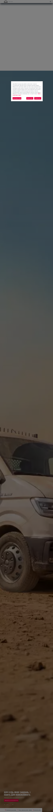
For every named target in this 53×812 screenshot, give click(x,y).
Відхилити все (29, 98)
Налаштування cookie (17, 98)
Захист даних (18, 95)
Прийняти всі (37, 98)
